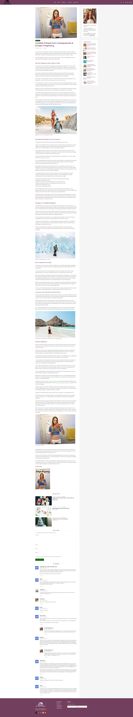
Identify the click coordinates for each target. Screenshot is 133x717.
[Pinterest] (38, 713)
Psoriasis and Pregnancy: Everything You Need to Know (91, 44)
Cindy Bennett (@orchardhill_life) (48, 566)
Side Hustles (76, 2)
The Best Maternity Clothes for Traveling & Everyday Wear (91, 82)
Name (36, 544)
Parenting (64, 2)
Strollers (70, 2)
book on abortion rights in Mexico (62, 382)
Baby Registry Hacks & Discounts (61, 508)
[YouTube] (45, 713)
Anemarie (42, 589)
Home (55, 2)
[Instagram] (36, 713)
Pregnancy (38, 40)
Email (36, 548)
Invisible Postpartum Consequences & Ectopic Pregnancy (91, 65)
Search (77, 706)
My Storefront (59, 708)
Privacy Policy (59, 705)
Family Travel (59, 706)
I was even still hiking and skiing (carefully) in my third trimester (53, 80)
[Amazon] (43, 713)
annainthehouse (48, 628)
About (59, 2)
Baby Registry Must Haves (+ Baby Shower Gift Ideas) (91, 69)
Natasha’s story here (45, 462)
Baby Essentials (55, 496)
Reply (41, 575)
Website (36, 552)
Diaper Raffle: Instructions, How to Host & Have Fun (63, 498)
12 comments (45, 48)
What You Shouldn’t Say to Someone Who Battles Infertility (91, 53)
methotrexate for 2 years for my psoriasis (50, 381)
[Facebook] (41, 713)
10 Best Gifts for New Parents (60, 519)
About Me (58, 703)
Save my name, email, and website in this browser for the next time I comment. (48, 556)
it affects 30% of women (45, 157)
